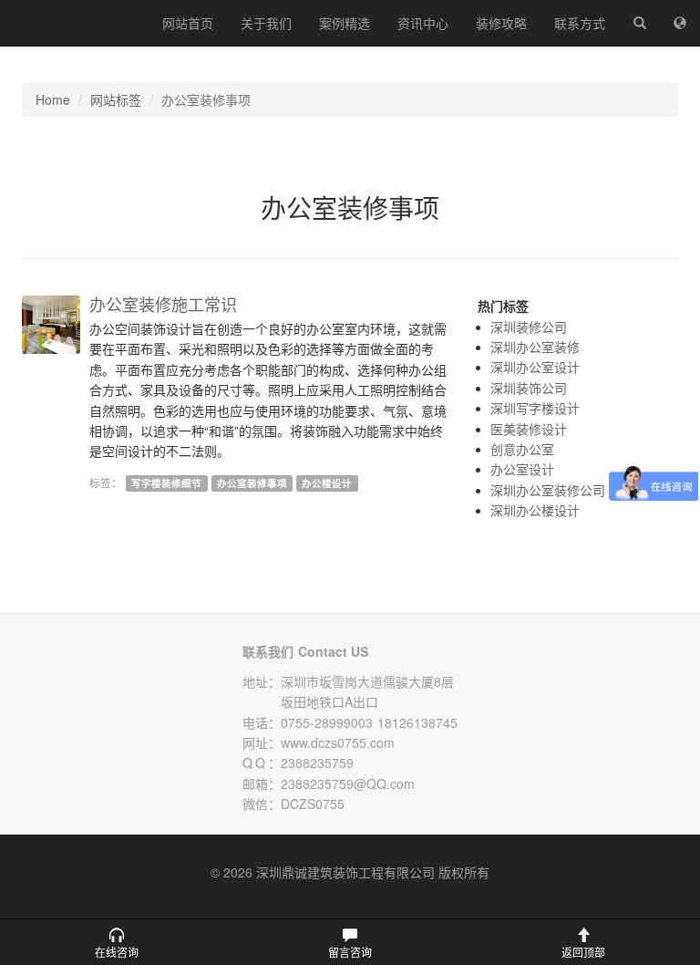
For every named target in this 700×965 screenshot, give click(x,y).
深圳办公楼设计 (535, 510)
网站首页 (187, 23)
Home (53, 99)
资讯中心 (422, 23)
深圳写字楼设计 (535, 408)
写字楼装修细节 (166, 483)
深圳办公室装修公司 (547, 490)
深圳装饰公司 (528, 388)
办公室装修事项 (252, 483)
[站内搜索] (640, 23)
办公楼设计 (327, 483)
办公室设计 (522, 469)
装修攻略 (501, 23)
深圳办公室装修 (535, 346)
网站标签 (115, 99)
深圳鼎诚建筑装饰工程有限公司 (74, 23)
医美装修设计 (528, 429)
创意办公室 (522, 449)
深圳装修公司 (528, 326)
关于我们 (266, 23)
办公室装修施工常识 (163, 304)
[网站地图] (680, 23)
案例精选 (344, 23)
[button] (117, 942)
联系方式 (579, 23)
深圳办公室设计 (535, 367)
